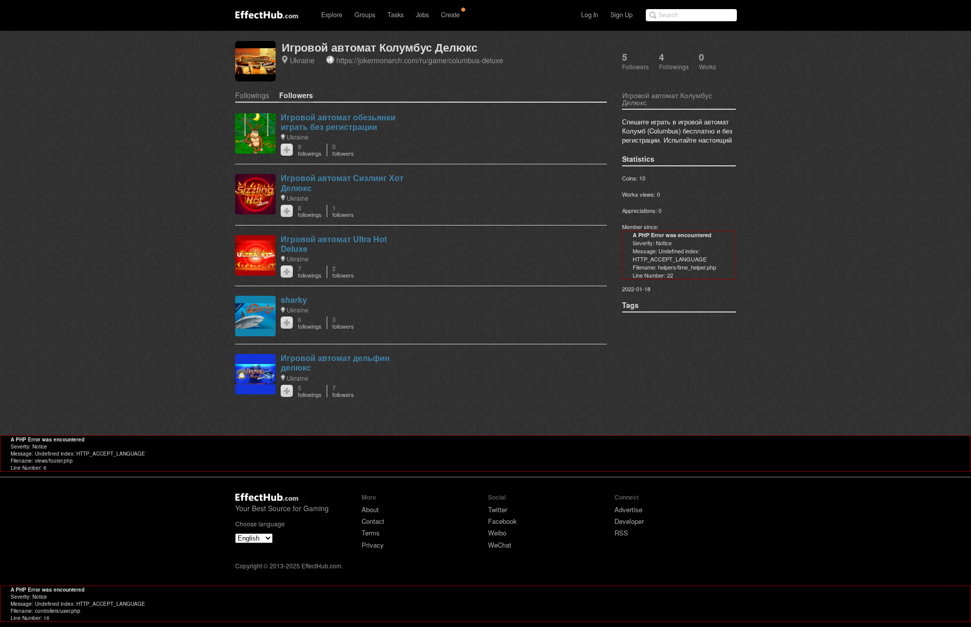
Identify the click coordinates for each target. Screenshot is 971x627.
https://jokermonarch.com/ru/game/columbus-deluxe (419, 60)
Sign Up (621, 14)
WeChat (499, 545)
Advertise (628, 509)
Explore (331, 14)
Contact (373, 521)
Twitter (497, 509)
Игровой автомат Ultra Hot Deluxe (334, 243)
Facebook (502, 521)
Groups (365, 14)
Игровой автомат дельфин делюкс (335, 362)
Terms (371, 533)
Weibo (497, 533)
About (370, 509)
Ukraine (302, 60)
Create (450, 14)
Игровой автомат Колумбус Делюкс (379, 47)
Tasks (395, 14)
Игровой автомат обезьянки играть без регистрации (338, 121)
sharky (294, 299)
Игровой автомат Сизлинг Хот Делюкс (342, 182)
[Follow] (287, 150)
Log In (589, 14)
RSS (621, 533)
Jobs (422, 14)
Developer (629, 521)
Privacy (373, 545)
